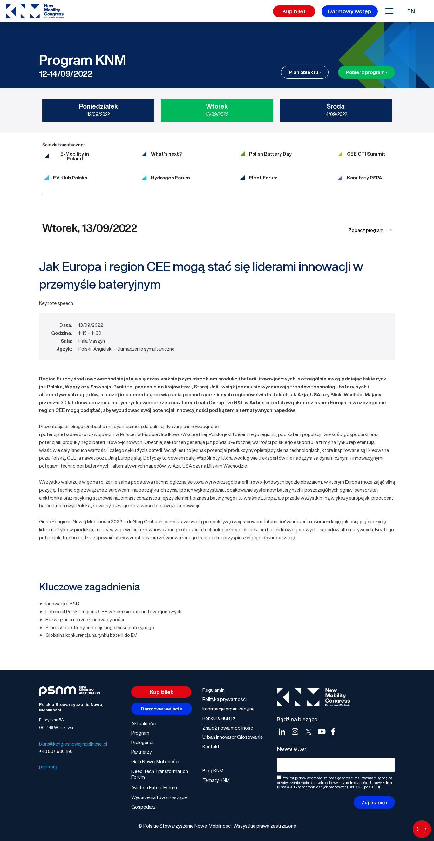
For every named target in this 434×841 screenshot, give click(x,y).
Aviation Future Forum (154, 787)
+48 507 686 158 (55, 751)
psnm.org (48, 766)
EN (411, 11)
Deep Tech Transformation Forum (159, 774)
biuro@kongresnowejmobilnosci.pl (73, 744)
